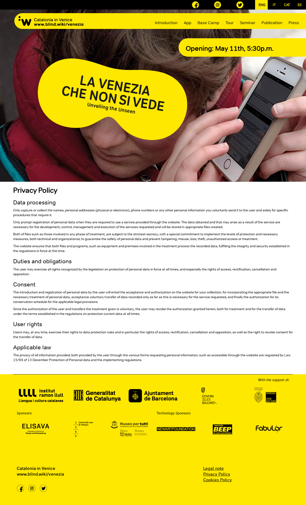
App (187, 22)
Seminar (247, 22)
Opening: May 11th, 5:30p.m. (229, 48)
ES (299, 5)
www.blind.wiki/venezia (40, 474)
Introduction (166, 22)
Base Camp (208, 22)
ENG (261, 5)
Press (294, 22)
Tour (229, 22)
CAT (287, 5)
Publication (272, 22)
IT (274, 5)
